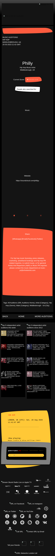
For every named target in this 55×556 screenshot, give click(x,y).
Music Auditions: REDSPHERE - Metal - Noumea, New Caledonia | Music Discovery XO (11, 374)
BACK (5, 316)
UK (33, 70)
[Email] (24, 239)
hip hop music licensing (23, 258)
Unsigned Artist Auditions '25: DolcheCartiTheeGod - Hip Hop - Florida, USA (15, 333)
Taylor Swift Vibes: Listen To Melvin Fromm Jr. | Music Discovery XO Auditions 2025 (41, 333)
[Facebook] (31, 239)
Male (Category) (22, 305)
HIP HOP (6, 40)
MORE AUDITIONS (43, 316)
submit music (29, 263)
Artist (33, 67)
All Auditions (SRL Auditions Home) (21, 303)
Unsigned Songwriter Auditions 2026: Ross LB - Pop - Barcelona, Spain (15, 347)
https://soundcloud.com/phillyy (27, 181)
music (26, 268)
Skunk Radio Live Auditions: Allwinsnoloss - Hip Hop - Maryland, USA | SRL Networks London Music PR (38, 361)
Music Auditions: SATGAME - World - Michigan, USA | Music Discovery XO (40, 374)
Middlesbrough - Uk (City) (39, 305)
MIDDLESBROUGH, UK (12, 42)
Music (28, 67)
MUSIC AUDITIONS (10, 37)
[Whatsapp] (16, 239)
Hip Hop (23, 67)
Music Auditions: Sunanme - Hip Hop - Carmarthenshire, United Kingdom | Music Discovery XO (38, 388)
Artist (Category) (42, 303)
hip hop (40, 261)
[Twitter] (40, 239)
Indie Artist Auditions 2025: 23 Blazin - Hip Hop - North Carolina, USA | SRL (15, 360)
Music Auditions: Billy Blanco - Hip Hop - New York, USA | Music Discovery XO (41, 347)
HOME (21, 316)
